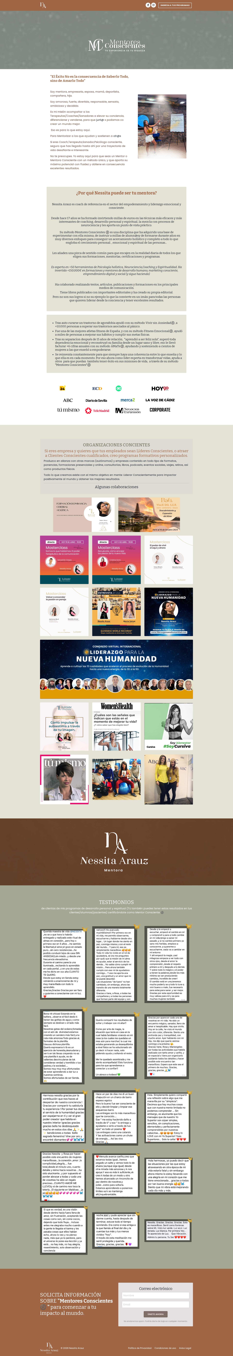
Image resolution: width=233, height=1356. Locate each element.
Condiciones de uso (165, 1348)
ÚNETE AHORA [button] (156, 1314)
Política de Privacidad (139, 1348)
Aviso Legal (185, 1348)
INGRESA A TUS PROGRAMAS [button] (175, 5)
